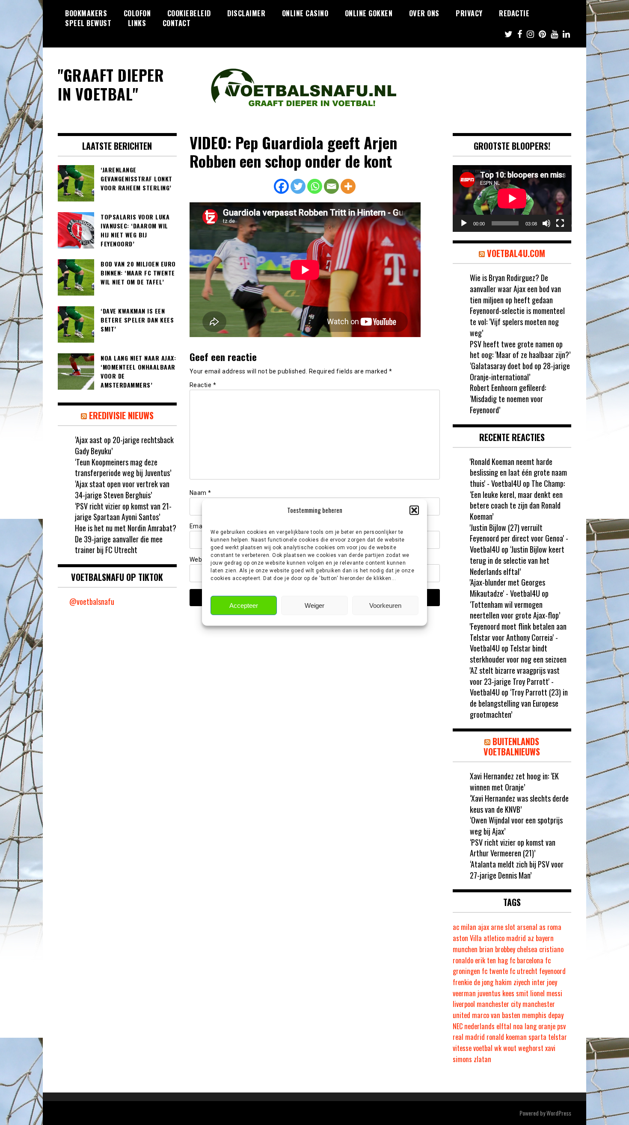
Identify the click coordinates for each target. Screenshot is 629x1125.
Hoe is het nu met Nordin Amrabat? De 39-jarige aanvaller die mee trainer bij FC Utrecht (125, 538)
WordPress (558, 1112)
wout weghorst (523, 1048)
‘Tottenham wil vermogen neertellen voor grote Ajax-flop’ (515, 610)
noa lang (525, 1026)
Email (200, 526)
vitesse (462, 1048)
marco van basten (496, 1015)
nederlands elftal (487, 1026)
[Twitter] (298, 186)
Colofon (137, 13)
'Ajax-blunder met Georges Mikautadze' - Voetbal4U (507, 588)
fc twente (495, 971)
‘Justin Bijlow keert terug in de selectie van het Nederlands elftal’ (517, 560)
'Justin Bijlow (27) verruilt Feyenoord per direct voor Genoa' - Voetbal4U (519, 538)
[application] (512, 198)
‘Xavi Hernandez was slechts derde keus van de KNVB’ (519, 804)
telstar (557, 1037)
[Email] (331, 186)
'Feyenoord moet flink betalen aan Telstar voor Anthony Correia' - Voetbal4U (518, 637)
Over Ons (424, 13)
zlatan (482, 1059)
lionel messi (546, 993)
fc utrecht (523, 971)
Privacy (469, 13)
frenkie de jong (473, 982)
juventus (489, 993)
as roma (550, 927)
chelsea (527, 949)
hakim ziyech (512, 982)
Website (201, 559)
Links (137, 23)
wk (497, 1048)
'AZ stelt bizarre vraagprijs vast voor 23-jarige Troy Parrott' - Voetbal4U (515, 681)
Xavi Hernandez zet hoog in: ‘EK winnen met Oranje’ (514, 781)
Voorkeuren (385, 605)
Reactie (203, 385)
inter (538, 982)
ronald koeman (507, 1037)
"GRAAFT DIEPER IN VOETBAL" (111, 83)
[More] (348, 186)
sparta (537, 1037)
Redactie (514, 13)
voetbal (483, 1048)
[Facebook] (281, 186)
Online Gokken (369, 13)
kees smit (515, 993)
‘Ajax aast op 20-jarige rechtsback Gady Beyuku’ (124, 445)
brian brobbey (497, 949)
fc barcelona (526, 960)
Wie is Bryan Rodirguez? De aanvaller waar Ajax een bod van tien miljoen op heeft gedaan (515, 288)
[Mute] (546, 223)
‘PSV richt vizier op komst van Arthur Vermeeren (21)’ (512, 848)
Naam (200, 492)
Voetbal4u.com (516, 253)
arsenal (527, 927)
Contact (177, 23)
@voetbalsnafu (91, 601)
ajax (483, 927)
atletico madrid (505, 938)
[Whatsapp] (314, 186)
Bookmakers (86, 13)
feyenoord (552, 971)
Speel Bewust (88, 23)
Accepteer (243, 605)
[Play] (464, 223)
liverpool (464, 1004)
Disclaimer (246, 13)
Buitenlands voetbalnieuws (512, 746)
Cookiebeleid (189, 13)
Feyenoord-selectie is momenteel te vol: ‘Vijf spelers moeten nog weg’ (517, 321)
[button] (414, 510)
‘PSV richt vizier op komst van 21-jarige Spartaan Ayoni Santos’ (123, 511)
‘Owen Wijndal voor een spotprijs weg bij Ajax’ (516, 825)
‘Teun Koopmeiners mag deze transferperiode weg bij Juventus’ (123, 467)
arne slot (503, 927)
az (531, 938)
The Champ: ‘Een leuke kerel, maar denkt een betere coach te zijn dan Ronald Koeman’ (517, 500)
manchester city (499, 1004)
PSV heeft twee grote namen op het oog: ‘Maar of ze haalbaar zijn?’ (520, 349)
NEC (458, 1026)
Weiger (314, 605)
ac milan (464, 927)
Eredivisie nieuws (121, 415)
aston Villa (467, 938)
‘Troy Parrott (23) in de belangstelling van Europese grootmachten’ (519, 703)
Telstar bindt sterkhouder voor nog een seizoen (518, 653)
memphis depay (543, 1015)
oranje (546, 1026)
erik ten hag (491, 960)
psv (561, 1026)
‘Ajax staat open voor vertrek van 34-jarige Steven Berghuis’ (122, 489)
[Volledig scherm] (560, 223)
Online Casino (305, 13)
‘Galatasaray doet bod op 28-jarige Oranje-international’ (520, 371)
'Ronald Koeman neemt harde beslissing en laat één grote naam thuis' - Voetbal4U (518, 472)
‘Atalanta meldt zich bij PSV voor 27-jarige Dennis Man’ (517, 870)
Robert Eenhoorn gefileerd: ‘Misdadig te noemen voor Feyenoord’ (508, 398)
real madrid (469, 1037)
